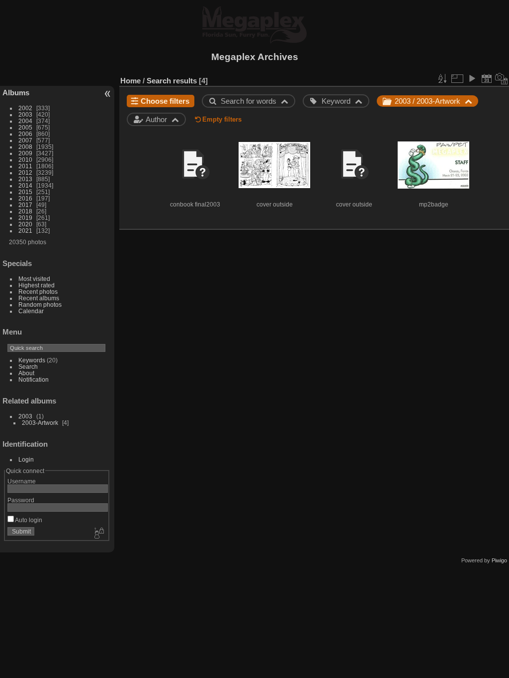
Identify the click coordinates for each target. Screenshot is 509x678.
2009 (25, 153)
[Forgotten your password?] (98, 533)
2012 (25, 172)
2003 (25, 114)
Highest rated (36, 285)
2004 (25, 121)
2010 (25, 159)
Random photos (40, 304)
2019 (25, 217)
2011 (25, 166)
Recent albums (38, 298)
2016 (25, 198)
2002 (25, 108)
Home (130, 80)
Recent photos (38, 291)
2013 (25, 179)
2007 (25, 140)
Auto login (28, 520)
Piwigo (499, 560)
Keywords (31, 360)
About (26, 373)
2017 (25, 205)
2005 (25, 127)
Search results (172, 80)
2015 (25, 192)
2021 (25, 230)
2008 (25, 146)
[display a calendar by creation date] (501, 78)
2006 (25, 134)
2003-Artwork (40, 422)
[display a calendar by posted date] (486, 78)
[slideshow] (471, 78)
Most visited (34, 278)
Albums (15, 92)
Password (20, 500)
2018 (25, 211)
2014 (25, 185)
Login (26, 459)
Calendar (31, 311)
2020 (25, 224)
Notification (33, 379)
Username (21, 481)
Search (28, 366)
